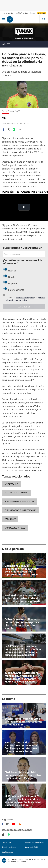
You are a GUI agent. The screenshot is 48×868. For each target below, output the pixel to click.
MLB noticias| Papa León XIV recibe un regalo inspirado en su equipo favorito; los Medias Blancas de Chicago (23, 800)
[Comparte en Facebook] (3, 129)
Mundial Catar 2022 (15, 528)
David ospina (11, 484)
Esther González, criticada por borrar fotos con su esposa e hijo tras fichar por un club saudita (23, 624)
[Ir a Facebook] (3, 824)
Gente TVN (6, 842)
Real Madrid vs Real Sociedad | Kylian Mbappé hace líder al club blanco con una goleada (23, 598)
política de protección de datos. (25, 299)
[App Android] (9, 834)
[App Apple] (3, 834)
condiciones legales (25, 298)
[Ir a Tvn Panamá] (23, 19)
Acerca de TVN (31, 847)
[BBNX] (4, 860)
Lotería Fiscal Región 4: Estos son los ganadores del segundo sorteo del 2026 (23, 721)
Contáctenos (7, 852)
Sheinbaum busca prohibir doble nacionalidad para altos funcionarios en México (23, 775)
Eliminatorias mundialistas (19, 501)
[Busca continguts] (43, 19)
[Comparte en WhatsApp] (14, 129)
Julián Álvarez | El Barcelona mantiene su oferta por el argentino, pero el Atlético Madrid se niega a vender (22, 677)
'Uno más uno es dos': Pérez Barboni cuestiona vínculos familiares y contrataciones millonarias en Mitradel (21, 747)
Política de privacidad (34, 842)
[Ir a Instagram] (8, 824)
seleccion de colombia (17, 492)
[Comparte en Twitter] (8, 129)
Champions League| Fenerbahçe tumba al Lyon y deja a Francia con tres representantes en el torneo (22, 570)
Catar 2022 (10, 519)
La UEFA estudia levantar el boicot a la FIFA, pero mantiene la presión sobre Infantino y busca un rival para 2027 (23, 650)
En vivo (42, 13)
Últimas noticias (7, 13)
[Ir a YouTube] (14, 824)
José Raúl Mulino (22, 13)
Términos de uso (9, 847)
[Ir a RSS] (20, 824)
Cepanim (33, 13)
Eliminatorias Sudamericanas (20, 510)
